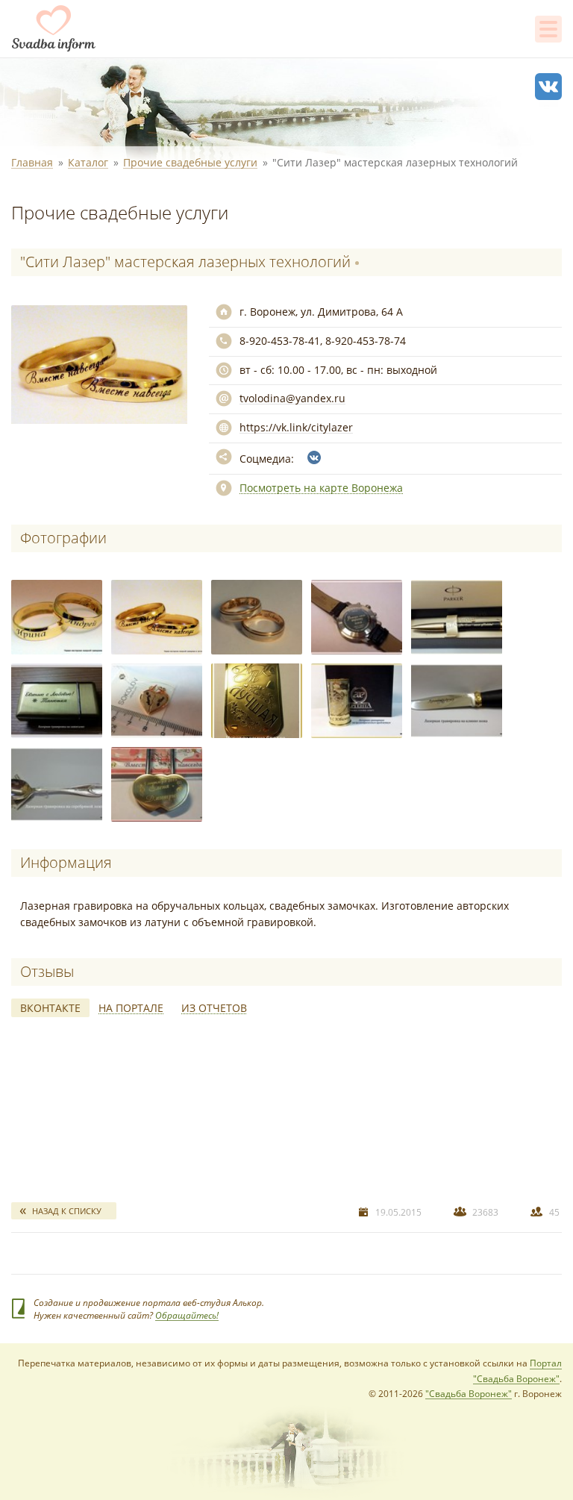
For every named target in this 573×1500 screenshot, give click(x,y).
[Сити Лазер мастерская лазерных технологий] (56, 617)
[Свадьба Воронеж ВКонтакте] (548, 86)
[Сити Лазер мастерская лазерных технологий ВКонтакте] (314, 457)
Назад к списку (66, 1210)
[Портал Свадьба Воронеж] (53, 28)
